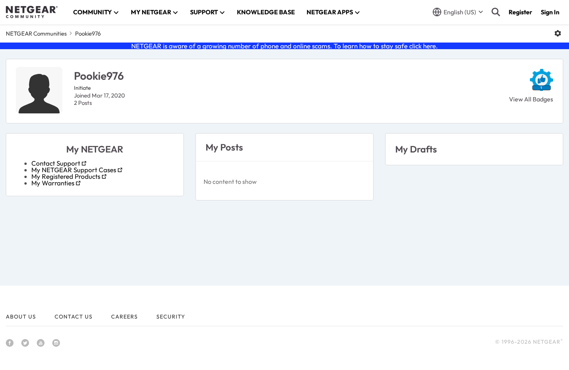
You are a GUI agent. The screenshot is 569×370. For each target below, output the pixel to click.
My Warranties (52, 183)
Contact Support (55, 163)
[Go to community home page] (32, 12)
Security (170, 316)
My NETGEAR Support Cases (73, 170)
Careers (124, 316)
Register (520, 12)
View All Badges (531, 99)
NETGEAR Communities (36, 33)
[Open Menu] (557, 33)
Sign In (550, 12)
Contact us (74, 316)
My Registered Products (65, 176)
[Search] (495, 12)
